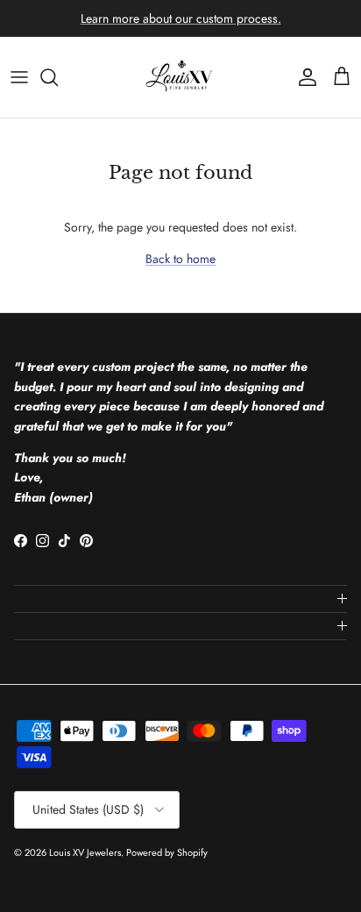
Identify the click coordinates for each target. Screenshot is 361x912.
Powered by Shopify (167, 852)
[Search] (58, 77)
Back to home (180, 258)
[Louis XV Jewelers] (180, 77)
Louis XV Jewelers (85, 852)
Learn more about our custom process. (181, 18)
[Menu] (19, 77)
